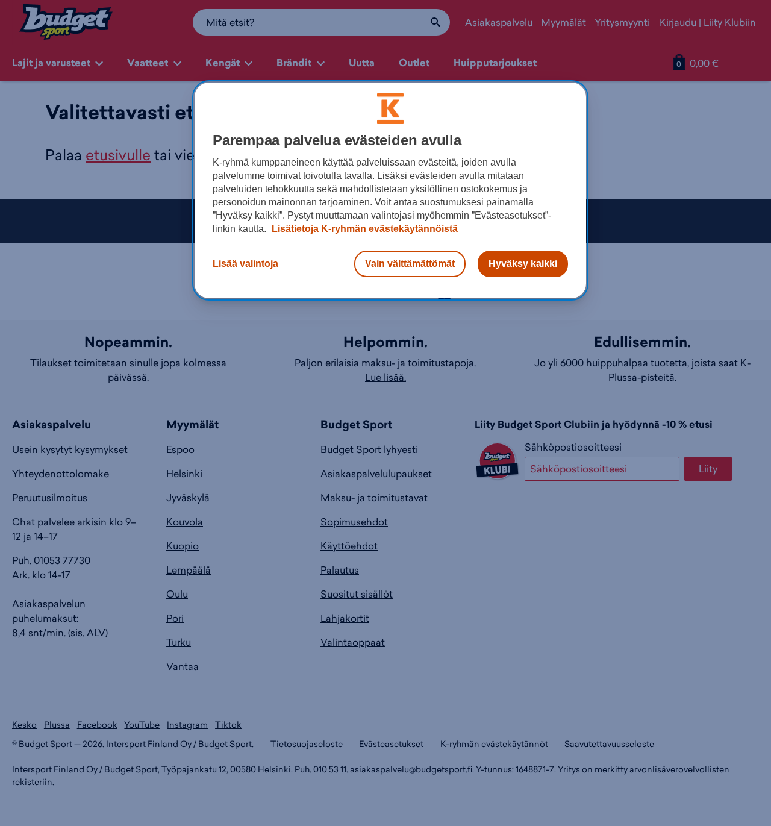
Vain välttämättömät (410, 263)
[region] (390, 190)
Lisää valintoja (245, 263)
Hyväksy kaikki (523, 263)
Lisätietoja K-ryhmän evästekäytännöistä (363, 229)
